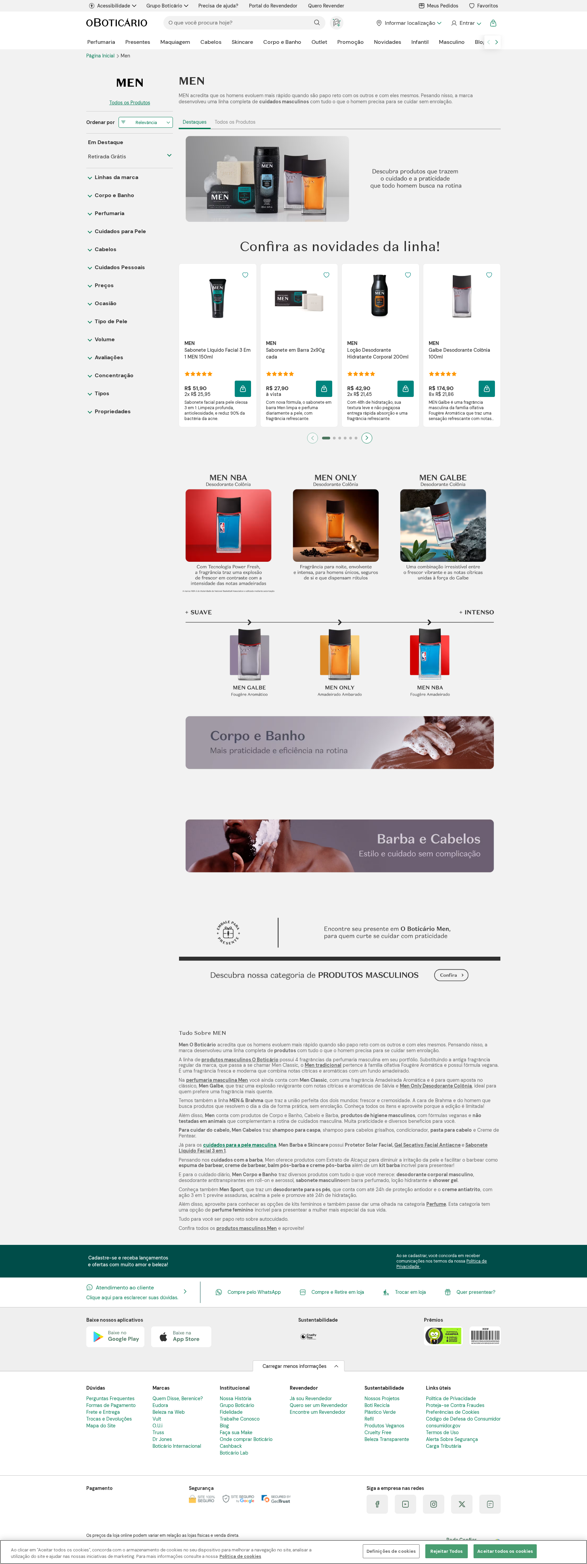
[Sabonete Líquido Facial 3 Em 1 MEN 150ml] (218, 296)
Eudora (160, 1405)
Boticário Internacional (177, 1446)
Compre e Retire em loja (338, 1292)
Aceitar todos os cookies (505, 1551)
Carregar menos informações (294, 1366)
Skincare (242, 42)
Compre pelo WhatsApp (254, 1292)
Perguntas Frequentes (110, 1398)
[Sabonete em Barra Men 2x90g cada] (299, 296)
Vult (157, 1419)
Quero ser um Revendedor (319, 1405)
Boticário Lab (234, 1453)
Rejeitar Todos (446, 1551)
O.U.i (157, 1426)
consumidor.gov (443, 1426)
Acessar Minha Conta (466, 23)
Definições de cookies (391, 1551)
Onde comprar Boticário (246, 1439)
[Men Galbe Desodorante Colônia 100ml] (461, 296)
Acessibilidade (113, 6)
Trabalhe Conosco (240, 1419)
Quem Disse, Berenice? (178, 1398)
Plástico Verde (380, 1412)
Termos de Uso (442, 1432)
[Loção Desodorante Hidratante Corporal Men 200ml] (380, 296)
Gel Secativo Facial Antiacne (427, 1145)
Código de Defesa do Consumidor (463, 1419)
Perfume (436, 1204)
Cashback (231, 1446)
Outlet (319, 42)
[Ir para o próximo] (496, 42)
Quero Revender (326, 6)
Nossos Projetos (381, 1398)
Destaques (195, 122)
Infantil (420, 42)
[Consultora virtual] (336, 23)
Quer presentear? (476, 1292)
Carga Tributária (443, 1446)
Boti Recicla (377, 1405)
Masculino (452, 42)
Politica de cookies (240, 1557)
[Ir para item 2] (334, 438)
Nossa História (235, 1398)
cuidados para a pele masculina (239, 1145)
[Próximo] (366, 438)
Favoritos (487, 6)
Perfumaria (101, 42)
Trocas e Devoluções (109, 1419)
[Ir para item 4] (345, 438)
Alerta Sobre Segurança (452, 1439)
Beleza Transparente (386, 1439)
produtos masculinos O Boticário (240, 1060)
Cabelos (210, 42)
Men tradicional (323, 1065)
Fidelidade (231, 1412)
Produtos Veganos (384, 1426)
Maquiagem (175, 42)
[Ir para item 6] (356, 438)
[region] (293, 1552)
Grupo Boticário (164, 6)
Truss (158, 1432)
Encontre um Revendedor (317, 1412)
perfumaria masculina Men (217, 1080)
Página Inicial (101, 56)
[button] (243, 389)
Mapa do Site (100, 1426)
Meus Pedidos (442, 6)
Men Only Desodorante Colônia (436, 1086)
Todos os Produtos (235, 122)
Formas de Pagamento (111, 1405)
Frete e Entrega (103, 1412)
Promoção (350, 42)
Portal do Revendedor (273, 6)
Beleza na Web (169, 1412)
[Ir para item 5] (350, 438)
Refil (369, 1419)
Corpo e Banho (282, 42)
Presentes (137, 42)
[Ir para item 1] (326, 438)
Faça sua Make (236, 1432)
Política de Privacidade (451, 1398)
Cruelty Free (377, 1432)
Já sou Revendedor (311, 1398)
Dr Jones (162, 1439)
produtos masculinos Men (246, 1228)
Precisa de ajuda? (218, 6)
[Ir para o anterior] (488, 42)
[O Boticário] (116, 23)
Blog (480, 42)
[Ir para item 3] (339, 438)
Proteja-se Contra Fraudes (455, 1405)
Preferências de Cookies (452, 1412)
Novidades (387, 42)
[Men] (129, 83)
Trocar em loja (410, 1292)
